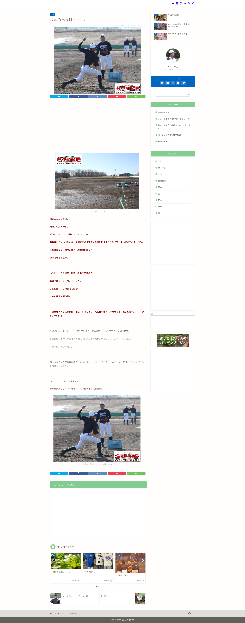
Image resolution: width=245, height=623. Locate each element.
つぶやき (162, 168)
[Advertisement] (97, 128)
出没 (52, 14)
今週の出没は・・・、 (167, 112)
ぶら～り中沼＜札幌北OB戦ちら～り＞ (174, 119)
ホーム (55, 3)
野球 (160, 206)
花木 (160, 200)
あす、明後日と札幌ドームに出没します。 (174, 127)
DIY (159, 161)
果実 (160, 187)
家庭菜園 (162, 181)
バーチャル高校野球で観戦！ (170, 135)
